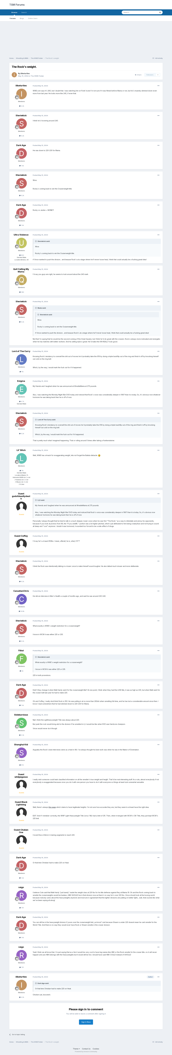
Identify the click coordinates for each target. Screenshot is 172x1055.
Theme (76, 1049)
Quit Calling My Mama (21, 270)
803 (22, 255)
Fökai (21, 650)
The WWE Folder (37, 76)
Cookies (96, 1049)
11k (22, 372)
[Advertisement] (86, 37)
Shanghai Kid (21, 744)
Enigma (21, 381)
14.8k (22, 611)
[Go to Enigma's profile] (21, 389)
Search (24, 12)
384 (22, 292)
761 (22, 908)
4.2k (22, 106)
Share (138, 75)
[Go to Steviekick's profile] (21, 123)
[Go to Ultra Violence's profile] (21, 243)
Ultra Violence (21, 235)
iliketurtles (25, 73)
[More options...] (158, 85)
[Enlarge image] (99, 455)
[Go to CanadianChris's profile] (21, 599)
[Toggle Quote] (36, 241)
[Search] (160, 12)
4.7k (22, 401)
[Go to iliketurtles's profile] (14, 74)
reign (21, 887)
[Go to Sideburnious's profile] (21, 723)
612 (22, 765)
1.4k (22, 166)
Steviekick (21, 115)
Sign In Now (86, 1022)
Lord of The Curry (21, 351)
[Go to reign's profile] (21, 895)
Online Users (32, 18)
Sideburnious (21, 715)
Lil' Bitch (21, 450)
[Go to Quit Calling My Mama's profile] (21, 280)
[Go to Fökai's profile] (21, 658)
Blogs (22, 18)
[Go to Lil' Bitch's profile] (21, 458)
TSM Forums (16, 4)
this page (52, 807)
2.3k (22, 735)
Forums (13, 18)
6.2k (22, 136)
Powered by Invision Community (86, 1051)
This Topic (150, 12)
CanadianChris (21, 591)
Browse (14, 12)
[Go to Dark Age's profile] (21, 153)
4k (22, 671)
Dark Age (21, 145)
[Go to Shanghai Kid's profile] (21, 753)
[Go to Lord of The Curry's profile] (21, 359)
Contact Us (86, 1049)
